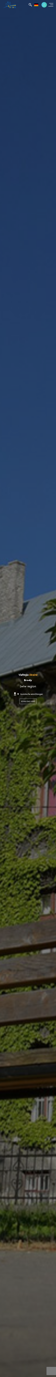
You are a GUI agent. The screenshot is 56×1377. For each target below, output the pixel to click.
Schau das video (28, 701)
